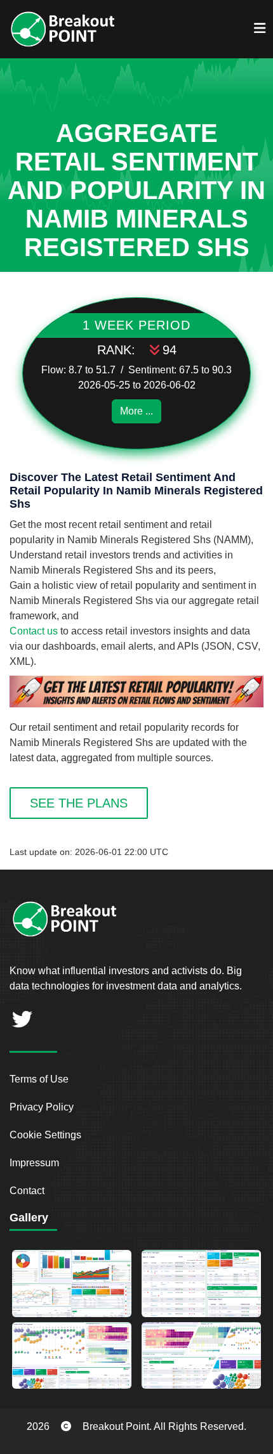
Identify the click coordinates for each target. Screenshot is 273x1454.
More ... (136, 411)
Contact (27, 1190)
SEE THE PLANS (79, 803)
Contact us (34, 631)
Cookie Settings (45, 1134)
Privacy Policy (42, 1107)
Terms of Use (39, 1079)
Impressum (34, 1162)
